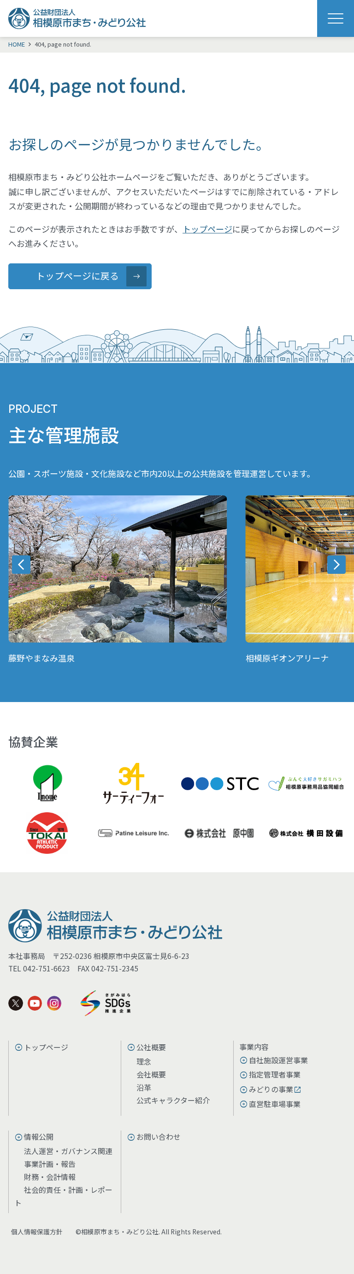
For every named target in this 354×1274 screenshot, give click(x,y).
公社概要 (151, 1047)
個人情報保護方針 (37, 1231)
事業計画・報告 (50, 1163)
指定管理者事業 (275, 1074)
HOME (16, 44)
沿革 (143, 1087)
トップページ (207, 229)
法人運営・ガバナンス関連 (68, 1150)
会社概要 (151, 1074)
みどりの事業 (271, 1089)
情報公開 (38, 1136)
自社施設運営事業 (278, 1060)
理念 (143, 1061)
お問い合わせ (158, 1136)
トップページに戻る (77, 275)
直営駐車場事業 (275, 1103)
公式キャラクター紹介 (173, 1100)
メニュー (335, 18)
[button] (21, 564)
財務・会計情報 (50, 1176)
